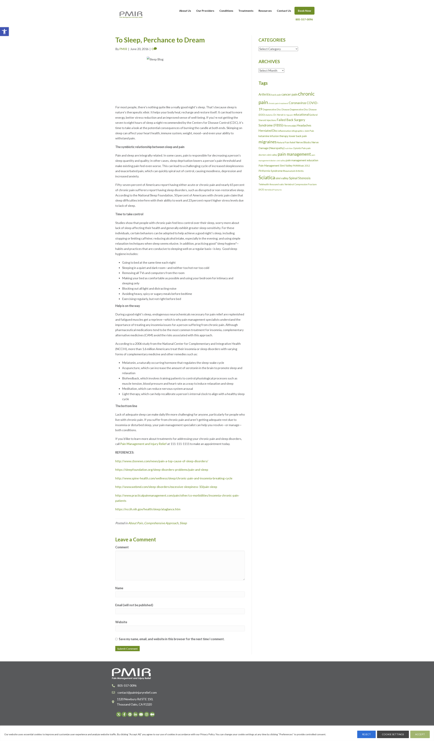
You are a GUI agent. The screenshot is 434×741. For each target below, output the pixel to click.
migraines (268, 141)
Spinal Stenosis (300, 178)
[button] (4, 31)
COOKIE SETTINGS (393, 734)
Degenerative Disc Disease (276, 109)
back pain (276, 94)
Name (119, 588)
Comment (122, 547)
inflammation (284, 131)
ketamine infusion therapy (273, 136)
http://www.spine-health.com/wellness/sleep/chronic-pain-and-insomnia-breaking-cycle (173, 478)
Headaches (304, 125)
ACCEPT (420, 734)
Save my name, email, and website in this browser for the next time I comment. (171, 639)
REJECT (366, 734)
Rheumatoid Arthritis (293, 171)
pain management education (302, 160)
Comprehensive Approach (161, 523)
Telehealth (264, 184)
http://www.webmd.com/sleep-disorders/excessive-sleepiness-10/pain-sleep (166, 487)
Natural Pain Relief (286, 142)
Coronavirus (297, 103)
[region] (217, 733)
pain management (294, 154)
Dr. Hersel (278, 114)
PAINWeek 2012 (301, 165)
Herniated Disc (268, 130)
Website (121, 622)
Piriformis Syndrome (270, 170)
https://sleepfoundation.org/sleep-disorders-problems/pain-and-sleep (161, 469)
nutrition (289, 148)
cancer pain (289, 94)
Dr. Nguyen (288, 115)
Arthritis (265, 94)
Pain (304, 148)
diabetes (269, 115)
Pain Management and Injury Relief (143, 444)
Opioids (297, 148)
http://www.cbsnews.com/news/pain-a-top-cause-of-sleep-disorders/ (161, 461)
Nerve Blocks (303, 142)
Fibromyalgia (289, 125)
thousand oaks (276, 184)
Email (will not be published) (134, 605)
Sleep (183, 523)
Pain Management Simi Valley (275, 165)
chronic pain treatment (278, 103)
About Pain (135, 523)
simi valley (282, 178)
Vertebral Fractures (273, 190)
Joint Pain (309, 131)
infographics (298, 131)
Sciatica (267, 177)
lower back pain (298, 136)
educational (301, 114)
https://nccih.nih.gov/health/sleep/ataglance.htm (147, 509)
